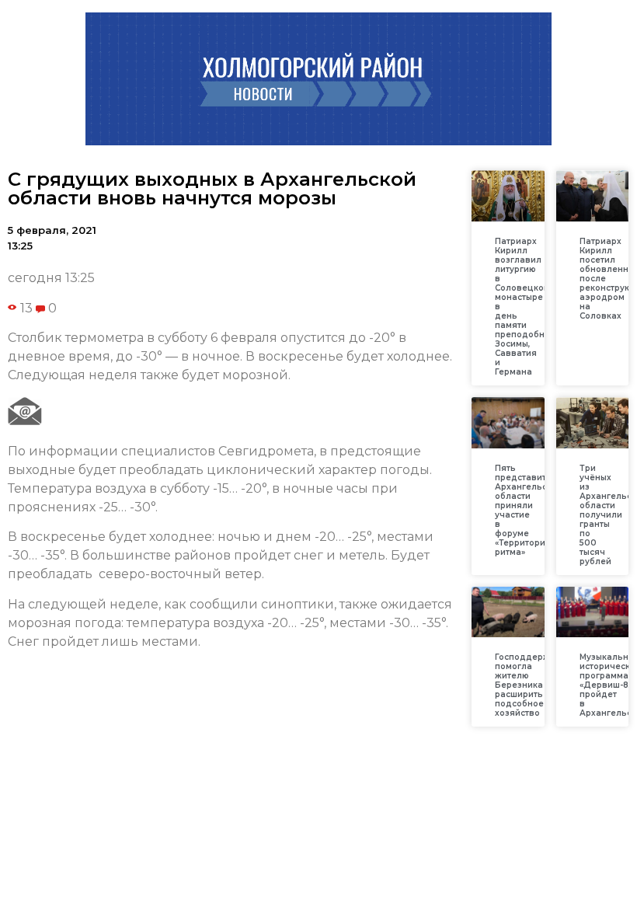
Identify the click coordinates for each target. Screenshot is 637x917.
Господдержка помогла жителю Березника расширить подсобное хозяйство (527, 685)
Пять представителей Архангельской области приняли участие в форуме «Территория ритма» (531, 510)
